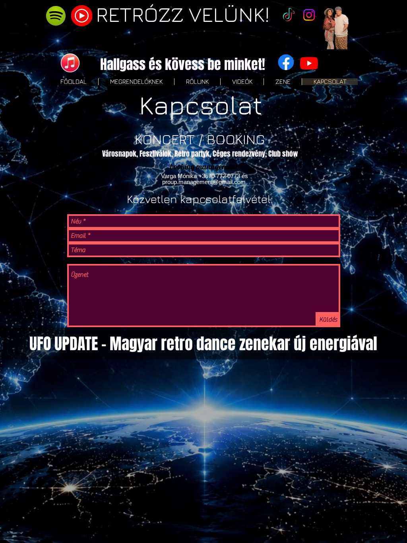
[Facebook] (286, 62)
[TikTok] (289, 15)
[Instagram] (309, 15)
